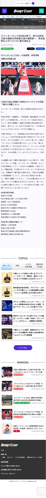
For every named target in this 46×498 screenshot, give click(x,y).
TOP (2, 450)
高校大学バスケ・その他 (34, 457)
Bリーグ (14, 20)
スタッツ (33, 27)
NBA (23, 20)
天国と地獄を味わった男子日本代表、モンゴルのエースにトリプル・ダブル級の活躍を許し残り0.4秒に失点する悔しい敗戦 (28, 370)
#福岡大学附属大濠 (8, 58)
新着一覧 (4, 454)
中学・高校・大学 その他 (41, 20)
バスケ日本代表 (32, 20)
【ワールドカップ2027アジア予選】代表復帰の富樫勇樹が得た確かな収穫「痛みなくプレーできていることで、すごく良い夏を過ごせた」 (28, 413)
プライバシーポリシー (8, 473)
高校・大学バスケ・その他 (22, 403)
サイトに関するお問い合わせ (10, 466)
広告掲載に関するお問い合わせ (11, 470)
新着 (4, 20)
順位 (25, 27)
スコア (5, 27)
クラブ (40, 27)
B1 (16, 431)
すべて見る (23, 347)
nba (17, 265)
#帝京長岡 (35, 55)
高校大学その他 (7, 49)
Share (41, 49)
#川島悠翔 (25, 55)
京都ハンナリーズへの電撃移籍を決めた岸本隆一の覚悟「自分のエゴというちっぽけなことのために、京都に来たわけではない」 (28, 427)
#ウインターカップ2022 (10, 55)
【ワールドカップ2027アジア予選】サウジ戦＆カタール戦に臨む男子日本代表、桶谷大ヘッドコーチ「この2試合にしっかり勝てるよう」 (28, 384)
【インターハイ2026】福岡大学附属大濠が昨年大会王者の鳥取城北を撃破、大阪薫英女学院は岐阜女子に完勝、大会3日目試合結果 (28, 398)
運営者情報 (4, 462)
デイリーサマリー (16, 27)
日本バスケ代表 (18, 375)
